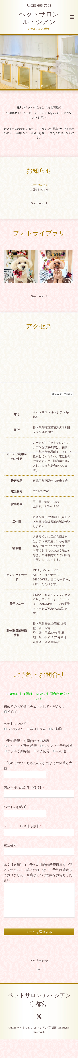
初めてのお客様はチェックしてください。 (35, 706)
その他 (61, 751)
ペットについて (15, 723)
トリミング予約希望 (22, 746)
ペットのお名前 (15, 807)
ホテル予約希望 (18, 751)
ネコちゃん (38, 729)
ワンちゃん (15, 729)
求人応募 (43, 751)
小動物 (57, 729)
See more (38, 203)
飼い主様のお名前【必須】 (24, 787)
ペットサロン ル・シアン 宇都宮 (39, 999)
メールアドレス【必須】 (22, 826)
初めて (12, 712)
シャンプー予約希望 (58, 746)
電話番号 (10, 845)
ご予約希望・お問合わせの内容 (26, 741)
